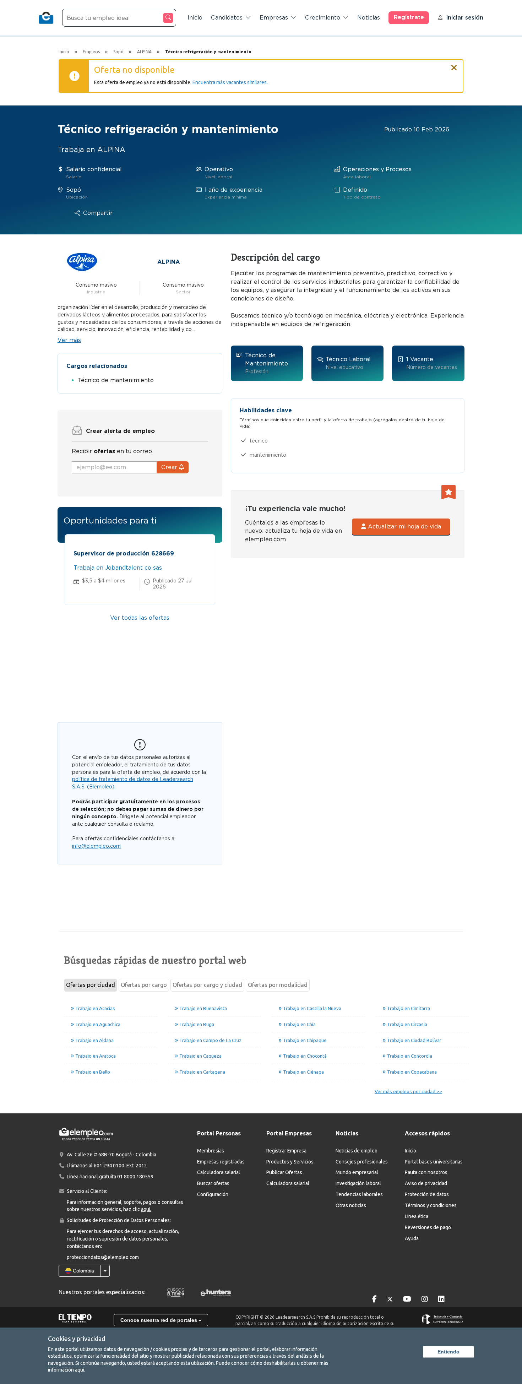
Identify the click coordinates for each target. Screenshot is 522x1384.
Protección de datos (427, 1194)
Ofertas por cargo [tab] (144, 985)
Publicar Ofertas (284, 1172)
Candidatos (227, 17)
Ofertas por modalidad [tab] (278, 985)
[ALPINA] (82, 261)
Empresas (274, 17)
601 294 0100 (109, 1165)
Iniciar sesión (464, 17)
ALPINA (168, 262)
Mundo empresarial (357, 1172)
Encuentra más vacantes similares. (230, 82)
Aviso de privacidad (426, 1183)
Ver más (69, 340)
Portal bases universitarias (434, 1162)
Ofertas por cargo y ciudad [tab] (207, 985)
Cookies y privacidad (76, 1338)
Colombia (82, 1271)
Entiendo (448, 1352)
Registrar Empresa (286, 1151)
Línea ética (416, 1216)
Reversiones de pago (428, 1227)
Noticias (368, 17)
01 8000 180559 (135, 1176)
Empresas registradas (221, 1162)
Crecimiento (322, 17)
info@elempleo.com (96, 846)
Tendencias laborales (359, 1194)
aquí (79, 1370)
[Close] (454, 64)
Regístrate (409, 17)
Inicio (194, 17)
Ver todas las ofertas (139, 617)
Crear (170, 467)
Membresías (210, 1151)
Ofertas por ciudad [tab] (90, 985)
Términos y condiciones (431, 1205)
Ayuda (412, 1238)
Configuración (212, 1194)
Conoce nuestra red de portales (159, 1320)
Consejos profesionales (362, 1162)
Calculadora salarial (218, 1172)
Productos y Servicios (290, 1162)
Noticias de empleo (356, 1151)
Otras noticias (351, 1205)
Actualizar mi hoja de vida (403, 526)
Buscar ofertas (213, 1183)
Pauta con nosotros (426, 1172)
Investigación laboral (358, 1183)
